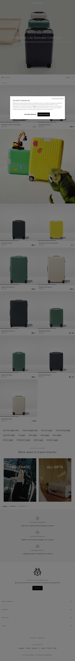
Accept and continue (44, 114)
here (35, 106)
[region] (37, 107)
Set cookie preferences (30, 114)
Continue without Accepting (57, 98)
